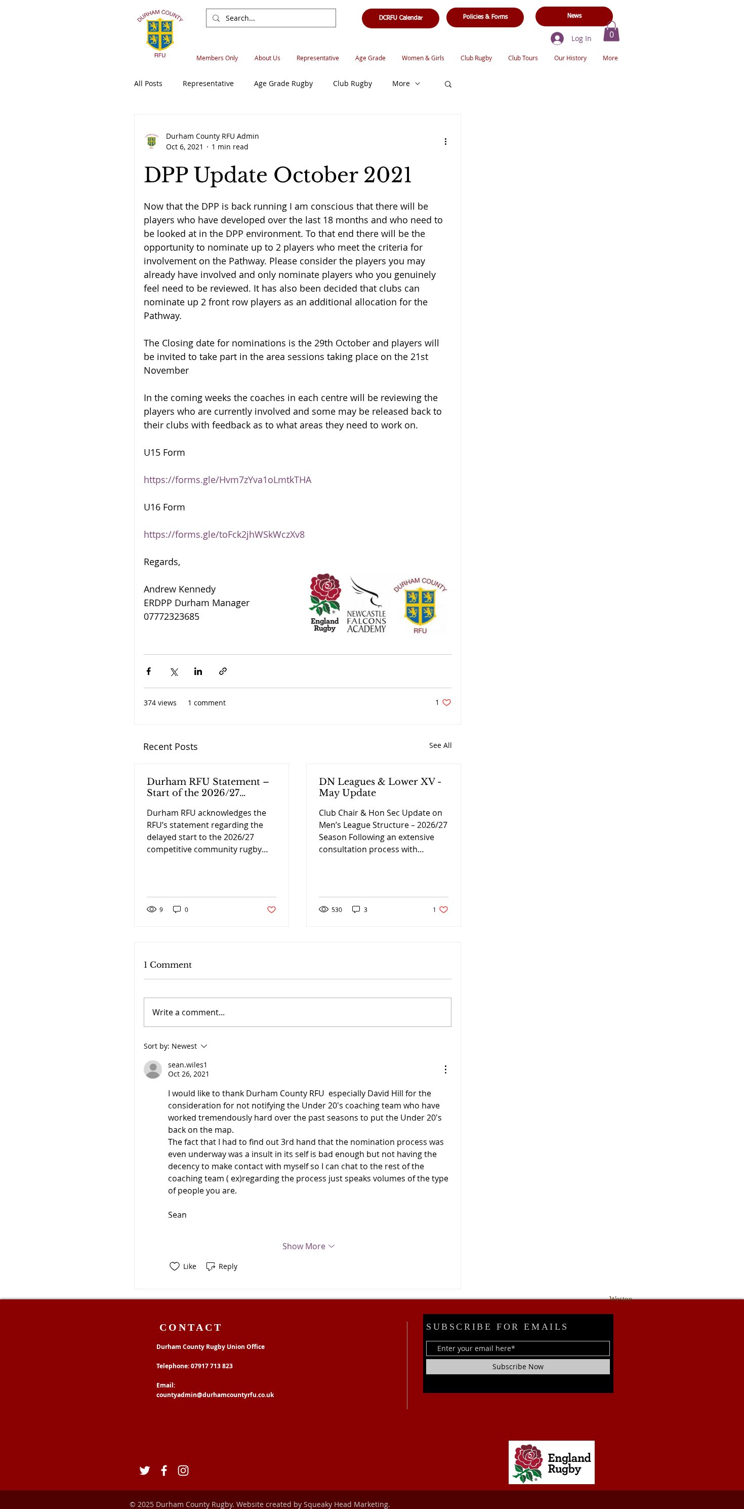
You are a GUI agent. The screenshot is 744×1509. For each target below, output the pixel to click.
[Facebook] (164, 1470)
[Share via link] (223, 671)
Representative (208, 83)
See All (440, 745)
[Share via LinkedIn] (198, 671)
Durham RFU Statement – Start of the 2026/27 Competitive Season (208, 787)
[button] (611, 31)
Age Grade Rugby (283, 83)
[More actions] (445, 141)
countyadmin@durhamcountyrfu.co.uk (215, 1395)
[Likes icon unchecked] (174, 1266)
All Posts (148, 83)
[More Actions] (445, 1069)
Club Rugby (352, 83)
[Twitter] (145, 1470)
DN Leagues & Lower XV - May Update (380, 787)
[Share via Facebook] (148, 671)
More (401, 83)
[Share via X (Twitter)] (173, 671)
